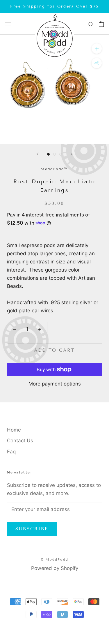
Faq (11, 452)
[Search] (91, 24)
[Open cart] (101, 24)
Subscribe (31, 528)
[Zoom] (97, 48)
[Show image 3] (60, 154)
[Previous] (37, 153)
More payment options (54, 384)
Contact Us (20, 440)
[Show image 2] (54, 154)
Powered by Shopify (54, 568)
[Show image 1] (48, 154)
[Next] (71, 153)
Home (14, 430)
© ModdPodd (54, 559)
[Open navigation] (8, 24)
